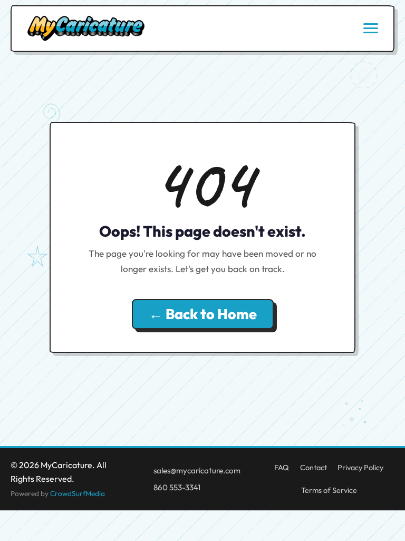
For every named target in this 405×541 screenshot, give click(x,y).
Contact (313, 467)
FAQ (281, 467)
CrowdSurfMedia (77, 493)
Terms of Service (329, 490)
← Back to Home (203, 314)
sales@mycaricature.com (196, 470)
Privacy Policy (360, 467)
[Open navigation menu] (370, 28)
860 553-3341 (176, 487)
